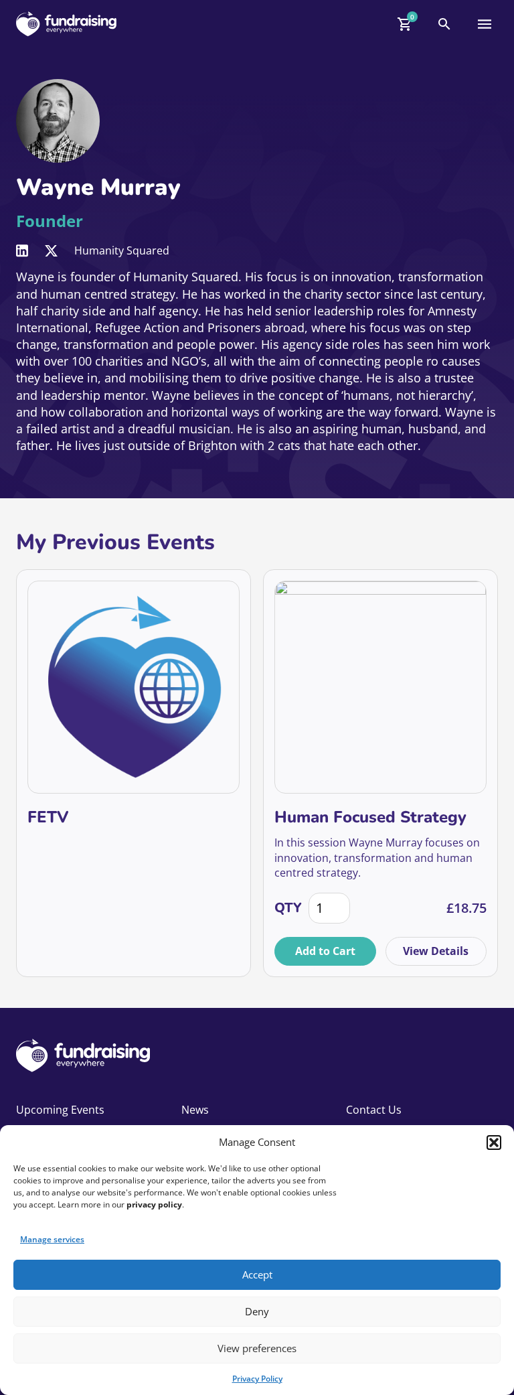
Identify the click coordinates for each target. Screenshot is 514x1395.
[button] (494, 1142)
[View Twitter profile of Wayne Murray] (51, 251)
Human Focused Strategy (370, 817)
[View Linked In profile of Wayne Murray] (22, 250)
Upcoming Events (60, 1109)
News (195, 1109)
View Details (435, 951)
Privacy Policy (257, 1378)
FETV (47, 817)
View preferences (257, 1348)
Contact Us (374, 1109)
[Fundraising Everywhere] (66, 23)
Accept (257, 1274)
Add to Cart (325, 951)
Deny (257, 1311)
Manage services (52, 1239)
